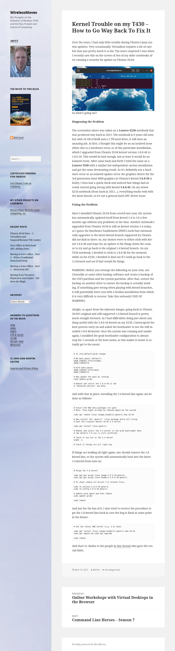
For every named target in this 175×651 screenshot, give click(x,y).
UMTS (13, 331)
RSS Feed (19, 137)
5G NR (13, 338)
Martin (96, 569)
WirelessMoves (23, 12)
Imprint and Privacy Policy (24, 368)
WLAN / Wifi (16, 341)
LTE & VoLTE (17, 334)
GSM (12, 325)
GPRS (13, 328)
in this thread (122, 546)
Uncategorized (112, 569)
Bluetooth (15, 344)
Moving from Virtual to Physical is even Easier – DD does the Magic (24, 278)
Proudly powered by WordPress (89, 644)
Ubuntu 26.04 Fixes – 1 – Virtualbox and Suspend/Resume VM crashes (25, 236)
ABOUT (14, 40)
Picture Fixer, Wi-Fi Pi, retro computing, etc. (25, 212)
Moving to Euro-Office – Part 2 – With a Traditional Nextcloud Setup (25, 257)
